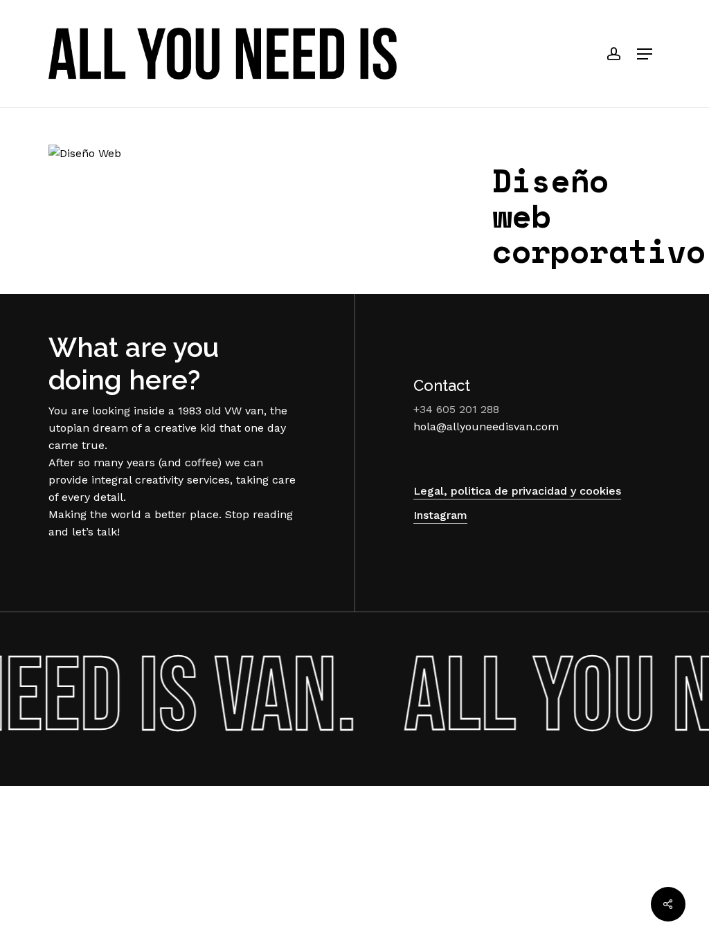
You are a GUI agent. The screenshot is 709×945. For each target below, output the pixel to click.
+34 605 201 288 (456, 409)
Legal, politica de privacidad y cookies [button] (517, 490)
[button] (644, 54)
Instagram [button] (440, 515)
